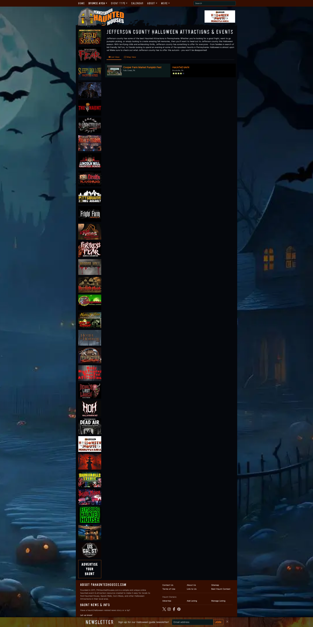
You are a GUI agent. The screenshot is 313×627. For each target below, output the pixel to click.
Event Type (118, 3)
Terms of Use (168, 589)
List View (115, 57)
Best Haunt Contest (220, 589)
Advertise (166, 601)
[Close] (227, 621)
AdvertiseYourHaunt (90, 569)
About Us (191, 585)
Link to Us (191, 589)
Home (81, 3)
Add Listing (192, 601)
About (151, 3)
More (164, 3)
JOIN (218, 622)
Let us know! (86, 615)
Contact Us (167, 585)
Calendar (137, 3)
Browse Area (97, 3)
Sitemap (215, 585)
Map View (131, 57)
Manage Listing (218, 601)
